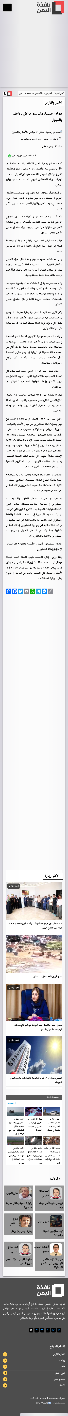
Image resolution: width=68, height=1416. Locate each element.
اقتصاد (62, 1385)
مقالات (55, 1179)
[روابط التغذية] (59, 1330)
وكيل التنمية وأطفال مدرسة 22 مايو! (19, 1205)
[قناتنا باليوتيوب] (42, 1330)
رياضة (62, 1360)
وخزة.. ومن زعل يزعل (21, 1231)
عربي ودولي (60, 1373)
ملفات (62, 1367)
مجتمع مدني (59, 1379)
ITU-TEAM (42, 1403)
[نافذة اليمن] (50, 8)
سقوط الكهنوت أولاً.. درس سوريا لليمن (19, 1261)
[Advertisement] (34, 731)
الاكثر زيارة (52, 876)
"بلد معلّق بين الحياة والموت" (53, 1233)
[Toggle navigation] (7, 7)
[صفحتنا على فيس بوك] (48, 1330)
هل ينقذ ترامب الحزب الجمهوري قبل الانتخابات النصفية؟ (50, 1263)
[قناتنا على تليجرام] (36, 1330)
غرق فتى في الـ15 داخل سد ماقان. (47, 977)
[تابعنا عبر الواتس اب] (53, 1330)
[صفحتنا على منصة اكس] (31, 1330)
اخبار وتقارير (59, 1354)
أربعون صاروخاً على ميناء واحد (51, 1205)
